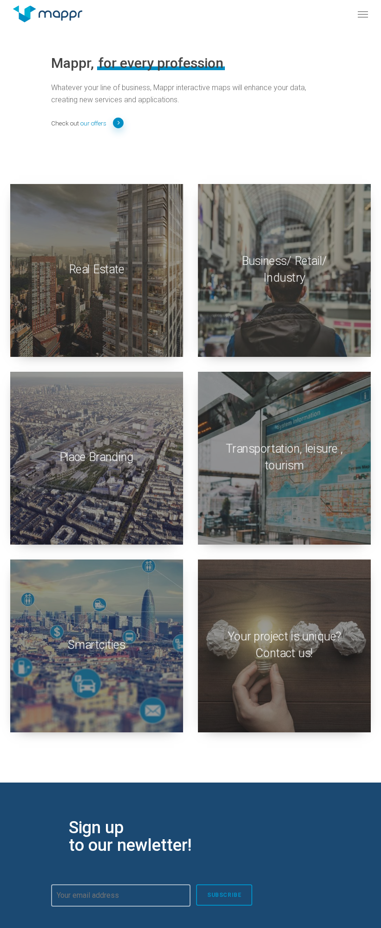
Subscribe (224, 895)
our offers (93, 123)
